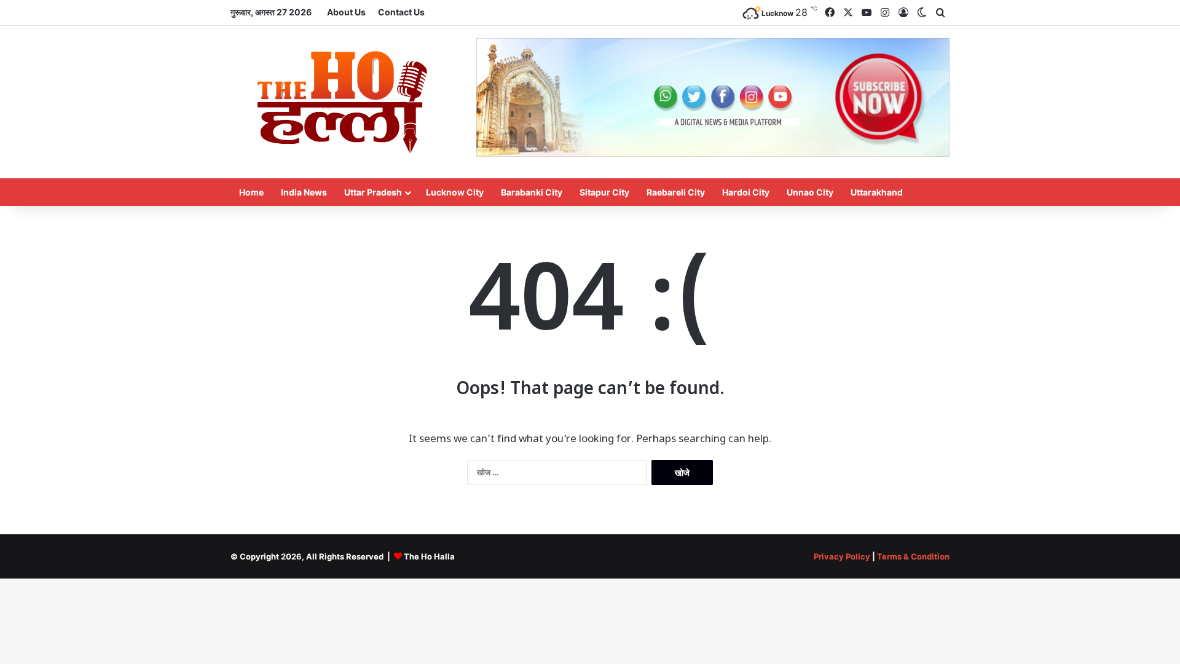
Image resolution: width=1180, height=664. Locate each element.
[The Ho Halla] (344, 102)
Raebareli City (676, 192)
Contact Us (401, 12)
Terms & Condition (913, 556)
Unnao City (810, 192)
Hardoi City (745, 192)
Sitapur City (604, 192)
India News (304, 192)
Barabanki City (531, 192)
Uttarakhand (877, 192)
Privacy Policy (842, 556)
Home (251, 192)
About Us (346, 12)
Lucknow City (455, 192)
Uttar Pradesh (373, 192)
